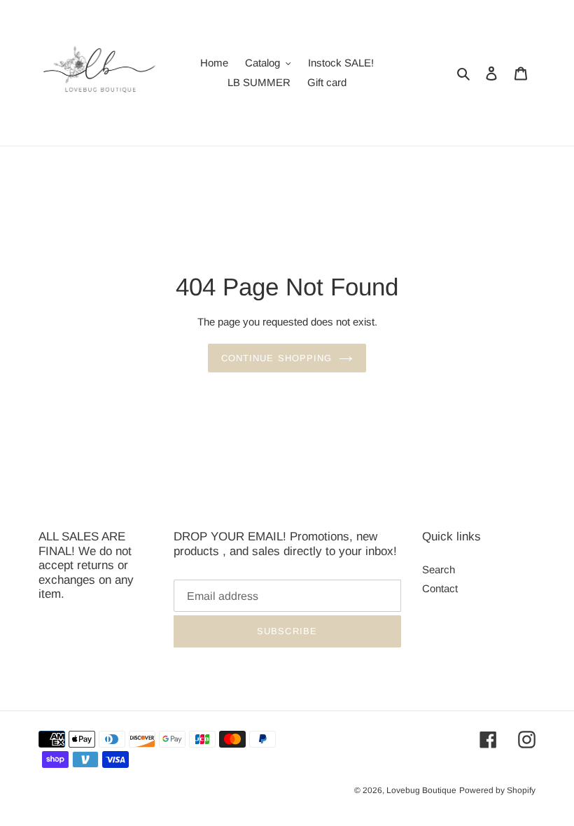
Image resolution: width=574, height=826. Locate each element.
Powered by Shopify (497, 790)
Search (438, 569)
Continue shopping (276, 358)
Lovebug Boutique (421, 790)
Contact (440, 588)
